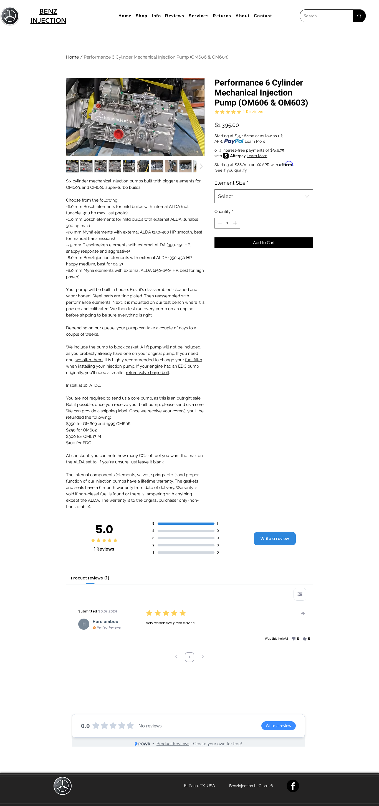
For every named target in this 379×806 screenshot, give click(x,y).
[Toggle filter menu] (300, 594)
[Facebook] (293, 786)
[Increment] (235, 223)
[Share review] (303, 613)
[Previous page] (176, 657)
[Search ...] (359, 16)
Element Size (231, 183)
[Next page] (203, 657)
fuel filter (193, 359)
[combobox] (263, 196)
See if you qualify (231, 170)
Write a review (275, 538)
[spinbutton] (227, 223)
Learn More (255, 141)
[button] (141, 15)
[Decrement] (219, 223)
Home (72, 57)
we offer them (89, 359)
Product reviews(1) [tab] (90, 578)
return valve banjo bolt (147, 372)
